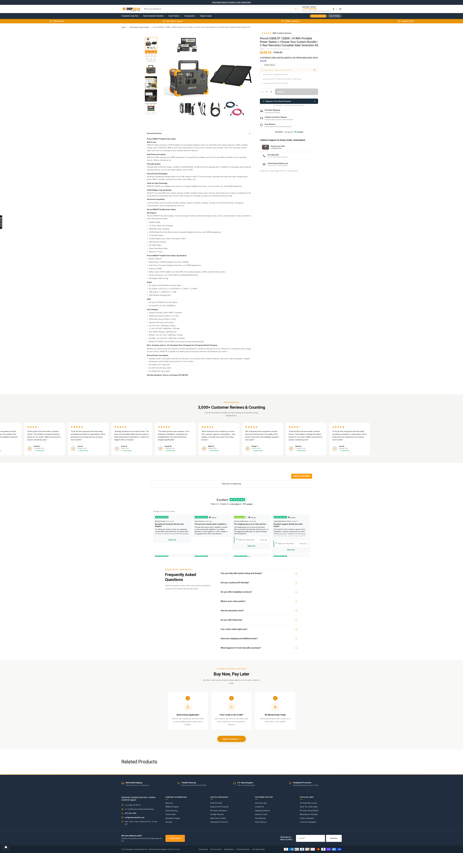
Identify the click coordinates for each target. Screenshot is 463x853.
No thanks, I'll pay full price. (231, 460)
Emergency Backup (231, 438)
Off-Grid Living (231, 428)
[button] (1, 222)
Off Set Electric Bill (231, 449)
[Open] (6, 847)
